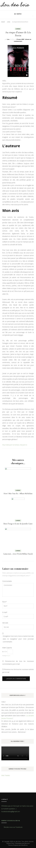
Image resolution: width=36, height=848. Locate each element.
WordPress (24, 845)
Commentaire (7, 581)
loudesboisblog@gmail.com (10, 811)
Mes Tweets (5, 775)
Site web (5, 623)
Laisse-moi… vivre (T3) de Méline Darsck (18, 554)
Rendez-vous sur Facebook (10, 820)
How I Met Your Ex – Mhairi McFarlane (18, 493)
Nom (4, 602)
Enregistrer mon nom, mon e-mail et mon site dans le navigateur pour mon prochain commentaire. (18, 639)
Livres (18, 29)
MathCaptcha (8, 655)
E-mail (4, 612)
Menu (19, 14)
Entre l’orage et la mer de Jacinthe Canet (18, 524)
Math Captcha (7, 648)
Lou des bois (15, 5)
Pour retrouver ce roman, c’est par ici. (14, 445)
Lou (8, 39)
